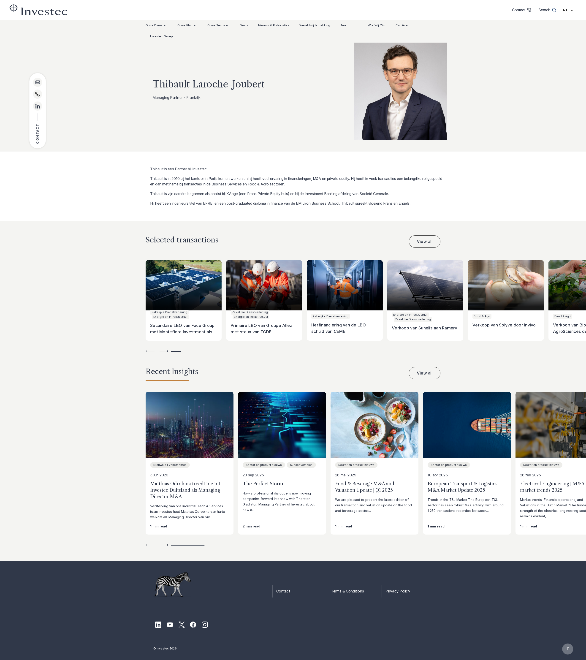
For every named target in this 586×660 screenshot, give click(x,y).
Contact (283, 591)
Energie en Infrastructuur (170, 316)
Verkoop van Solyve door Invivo (504, 325)
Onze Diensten (156, 25)
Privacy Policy (397, 591)
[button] (163, 351)
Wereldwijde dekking (314, 25)
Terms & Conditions (347, 591)
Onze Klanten (187, 25)
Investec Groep (161, 36)
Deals (244, 25)
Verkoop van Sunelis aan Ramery (424, 328)
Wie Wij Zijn (376, 25)
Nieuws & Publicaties (273, 25)
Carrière (402, 25)
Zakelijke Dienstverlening (169, 312)
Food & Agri (482, 316)
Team (344, 25)
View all (424, 241)
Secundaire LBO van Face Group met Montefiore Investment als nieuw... (182, 332)
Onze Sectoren (218, 25)
